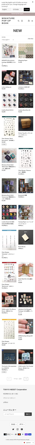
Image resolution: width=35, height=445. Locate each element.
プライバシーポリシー (9, 398)
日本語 (13, 424)
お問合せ (5, 402)
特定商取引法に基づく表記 (10, 393)
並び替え (4, 37)
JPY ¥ (21, 424)
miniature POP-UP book (8, 20)
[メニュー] (32, 20)
